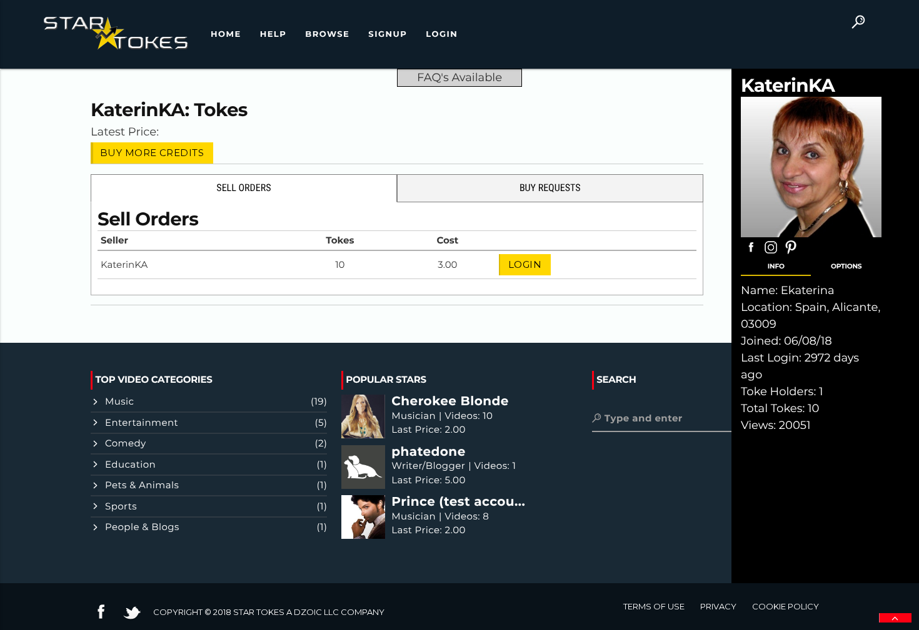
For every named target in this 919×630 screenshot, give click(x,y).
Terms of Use (654, 606)
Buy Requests (550, 188)
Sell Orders (243, 188)
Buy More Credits (152, 153)
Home (226, 34)
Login (442, 34)
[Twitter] (132, 619)
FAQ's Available (459, 77)
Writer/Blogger (428, 465)
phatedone (428, 452)
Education (130, 464)
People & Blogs (142, 527)
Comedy (125, 443)
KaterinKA (137, 110)
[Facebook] (751, 253)
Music (119, 401)
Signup (387, 34)
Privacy (718, 606)
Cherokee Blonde (450, 402)
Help (273, 34)
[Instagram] (771, 253)
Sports (121, 506)
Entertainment (141, 422)
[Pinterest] (791, 253)
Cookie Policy (785, 606)
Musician (413, 415)
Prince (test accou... (458, 502)
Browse (327, 34)
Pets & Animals (142, 485)
